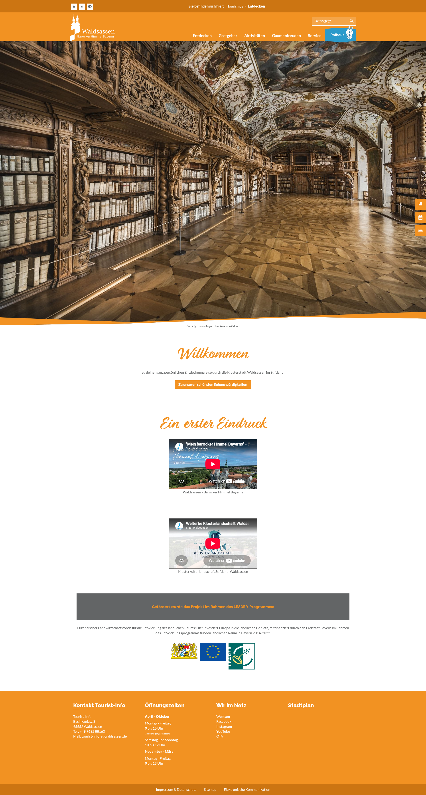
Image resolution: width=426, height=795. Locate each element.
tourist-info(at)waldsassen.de (104, 736)
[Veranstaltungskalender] (420, 217)
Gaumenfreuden (286, 35)
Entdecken (202, 35)
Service (314, 35)
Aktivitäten (254, 35)
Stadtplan (301, 705)
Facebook (223, 721)
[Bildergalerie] (420, 204)
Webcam (223, 716)
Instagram (224, 726)
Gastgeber (228, 35)
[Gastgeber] (420, 230)
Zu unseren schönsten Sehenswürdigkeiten (213, 384)
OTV (219, 736)
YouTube (223, 731)
